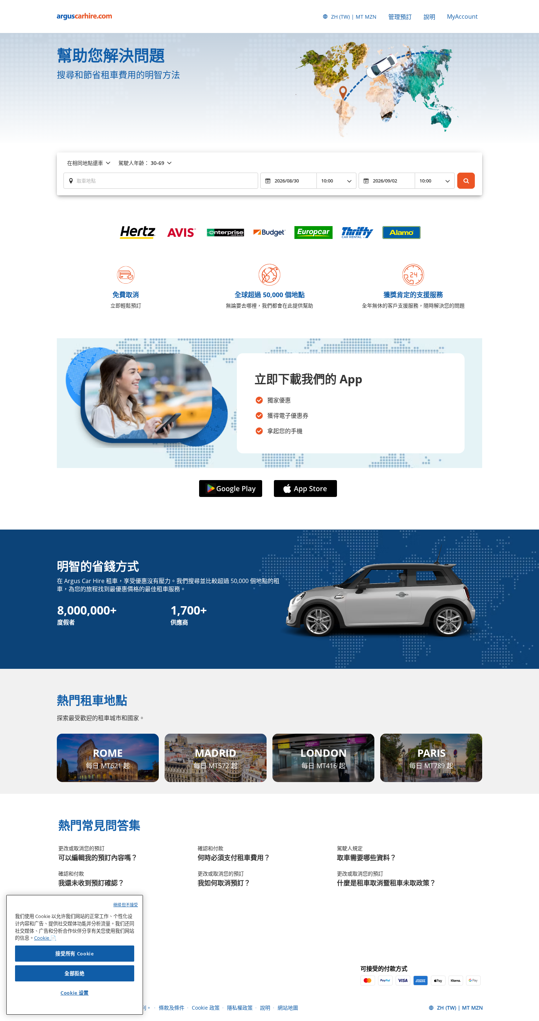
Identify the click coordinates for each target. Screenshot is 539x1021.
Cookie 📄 (45, 938)
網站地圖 (288, 1007)
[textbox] (160, 181)
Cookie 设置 (74, 992)
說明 (429, 17)
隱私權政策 (240, 1007)
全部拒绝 (75, 973)
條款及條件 (171, 1007)
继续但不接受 (125, 904)
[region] (74, 955)
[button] (232, 488)
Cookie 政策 (206, 1007)
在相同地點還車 (85, 162)
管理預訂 (400, 17)
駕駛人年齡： (141, 162)
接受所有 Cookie (74, 953)
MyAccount (462, 16)
